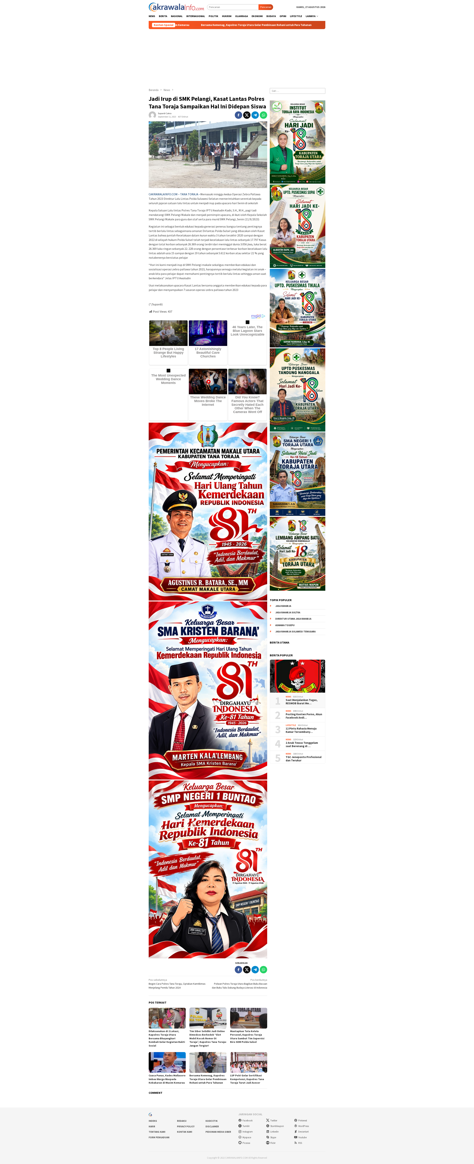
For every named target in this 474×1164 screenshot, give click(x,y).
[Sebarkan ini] (238, 115)
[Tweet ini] (247, 115)
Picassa (246, 1143)
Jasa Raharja (283, 606)
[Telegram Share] (255, 115)
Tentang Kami (157, 1131)
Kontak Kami (184, 1131)
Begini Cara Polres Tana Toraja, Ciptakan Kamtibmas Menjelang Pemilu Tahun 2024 (177, 983)
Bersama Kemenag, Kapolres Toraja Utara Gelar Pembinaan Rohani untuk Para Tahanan (207, 1079)
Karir (152, 1126)
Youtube (302, 1137)
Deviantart (303, 1131)
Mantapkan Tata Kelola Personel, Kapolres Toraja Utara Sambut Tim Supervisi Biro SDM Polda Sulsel (247, 1036)
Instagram (248, 1131)
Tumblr (246, 1126)
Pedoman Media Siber (218, 1131)
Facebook (248, 1120)
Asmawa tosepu (285, 625)
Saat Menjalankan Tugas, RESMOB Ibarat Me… (302, 701)
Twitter (273, 1120)
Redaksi (181, 1120)
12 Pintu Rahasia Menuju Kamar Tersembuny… (301, 730)
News (288, 696)
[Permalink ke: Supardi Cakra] (152, 114)
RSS (300, 1143)
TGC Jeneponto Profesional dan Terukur (303, 758)
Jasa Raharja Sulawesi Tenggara (295, 631)
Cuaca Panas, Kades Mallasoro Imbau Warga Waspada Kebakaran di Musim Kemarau (167, 1079)
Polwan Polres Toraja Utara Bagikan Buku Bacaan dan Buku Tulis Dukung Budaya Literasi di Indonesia (239, 983)
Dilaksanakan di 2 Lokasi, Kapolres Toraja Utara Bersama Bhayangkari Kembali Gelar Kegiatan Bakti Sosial (167, 1038)
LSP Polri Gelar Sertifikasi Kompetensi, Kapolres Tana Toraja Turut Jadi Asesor (247, 1079)
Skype (273, 1137)
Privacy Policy (185, 1126)
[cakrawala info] (176, 6)
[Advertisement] (237, 57)
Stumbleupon (277, 1126)
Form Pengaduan (159, 1137)
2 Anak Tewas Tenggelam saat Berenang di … (302, 744)
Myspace (247, 1137)
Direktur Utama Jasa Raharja (293, 618)
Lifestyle (291, 725)
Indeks (153, 1120)
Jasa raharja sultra (287, 612)
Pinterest (302, 1120)
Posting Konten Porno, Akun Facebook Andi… (304, 715)
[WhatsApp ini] (263, 115)
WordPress (303, 1126)
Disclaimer (212, 1126)
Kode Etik (212, 1120)
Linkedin (274, 1131)
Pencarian (265, 7)
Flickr (273, 1143)
